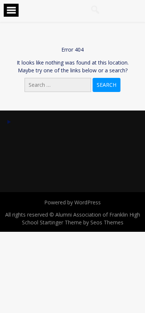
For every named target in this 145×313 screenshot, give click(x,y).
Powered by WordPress (72, 202)
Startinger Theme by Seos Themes (81, 222)
